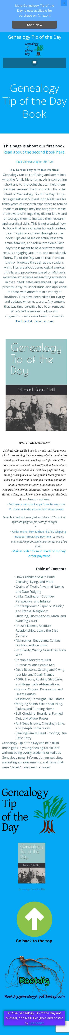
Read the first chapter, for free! (34, 161)
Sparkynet (36, 1023)
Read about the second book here (34, 152)
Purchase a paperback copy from (37, 504)
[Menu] (34, 63)
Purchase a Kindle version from (36, 509)
